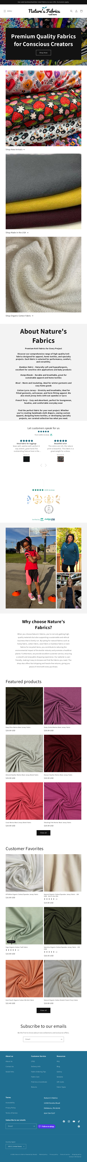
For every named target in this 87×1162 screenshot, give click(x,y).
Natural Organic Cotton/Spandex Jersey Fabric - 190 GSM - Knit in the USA (61, 895)
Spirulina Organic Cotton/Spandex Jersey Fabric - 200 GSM (62, 948)
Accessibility (10, 1103)
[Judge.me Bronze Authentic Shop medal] (38, 499)
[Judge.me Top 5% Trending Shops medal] (27, 509)
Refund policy (43, 1154)
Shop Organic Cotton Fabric (18, 315)
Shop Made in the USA (16, 232)
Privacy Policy (11, 1108)
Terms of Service (12, 1113)
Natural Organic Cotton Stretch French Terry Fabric (61, 1000)
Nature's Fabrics (20, 1154)
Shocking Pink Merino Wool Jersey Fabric (57, 822)
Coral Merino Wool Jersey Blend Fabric (18, 822)
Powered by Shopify (31, 1154)
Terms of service (65, 1154)
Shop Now (43, 53)
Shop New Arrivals (14, 149)
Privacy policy (54, 1154)
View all (43, 833)
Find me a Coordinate (39, 1082)
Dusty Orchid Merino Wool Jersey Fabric (57, 727)
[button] (4, 11)
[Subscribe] (61, 1039)
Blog (58, 1066)
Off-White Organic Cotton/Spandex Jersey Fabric (22, 894)
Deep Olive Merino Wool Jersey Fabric (18, 727)
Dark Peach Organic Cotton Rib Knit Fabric (20, 1000)
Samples (60, 1077)
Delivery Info (35, 1066)
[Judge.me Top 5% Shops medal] (49, 499)
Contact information (75, 1156)
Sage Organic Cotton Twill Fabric (17, 947)
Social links (10, 1072)
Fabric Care (35, 1077)
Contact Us (10, 1066)
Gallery (59, 1072)
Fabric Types (61, 1087)
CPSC (33, 1061)
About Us (9, 1061)
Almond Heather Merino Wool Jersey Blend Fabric (22, 775)
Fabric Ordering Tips (38, 1072)
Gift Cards (60, 1082)
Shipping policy (76, 1154)
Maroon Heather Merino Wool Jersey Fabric (58, 775)
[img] (43, 431)
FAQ (58, 1061)
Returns (34, 1087)
